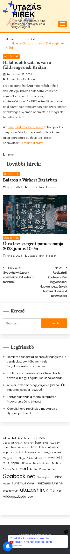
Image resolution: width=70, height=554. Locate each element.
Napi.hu (15, 463)
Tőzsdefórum (10, 490)
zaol (30, 496)
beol (42, 438)
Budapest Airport (12, 442)
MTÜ (6, 463)
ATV (20, 438)
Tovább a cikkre (33, 143)
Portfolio (28, 468)
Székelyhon (44, 477)
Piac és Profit (10, 469)
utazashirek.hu (37, 489)
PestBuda (56, 463)
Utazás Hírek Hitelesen (20, 79)
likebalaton (30, 452)
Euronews (41, 442)
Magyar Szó (10, 458)
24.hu (6, 438)
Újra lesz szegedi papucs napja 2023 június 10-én (33, 246)
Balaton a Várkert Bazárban (30, 180)
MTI (60, 457)
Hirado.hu (23, 447)
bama (27, 438)
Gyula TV (55, 443)
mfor (51, 458)
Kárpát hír (8, 452)
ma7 (40, 452)
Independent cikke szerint (26, 127)
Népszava (27, 463)
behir (35, 438)
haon (6, 447)
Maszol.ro (40, 458)
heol (14, 447)
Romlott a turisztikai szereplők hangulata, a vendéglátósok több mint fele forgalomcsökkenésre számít (36, 361)
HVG (34, 447)
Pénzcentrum (47, 469)
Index (42, 447)
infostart (54, 447)
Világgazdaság (14, 496)
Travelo (6, 483)
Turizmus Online (49, 483)
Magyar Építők (26, 458)
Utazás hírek (26, 10)
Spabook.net (19, 475)
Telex (11, 154)
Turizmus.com (22, 483)
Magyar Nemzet (53, 452)
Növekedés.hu (41, 463)
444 (13, 438)
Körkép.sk (19, 452)
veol (59, 490)
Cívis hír (28, 442)
